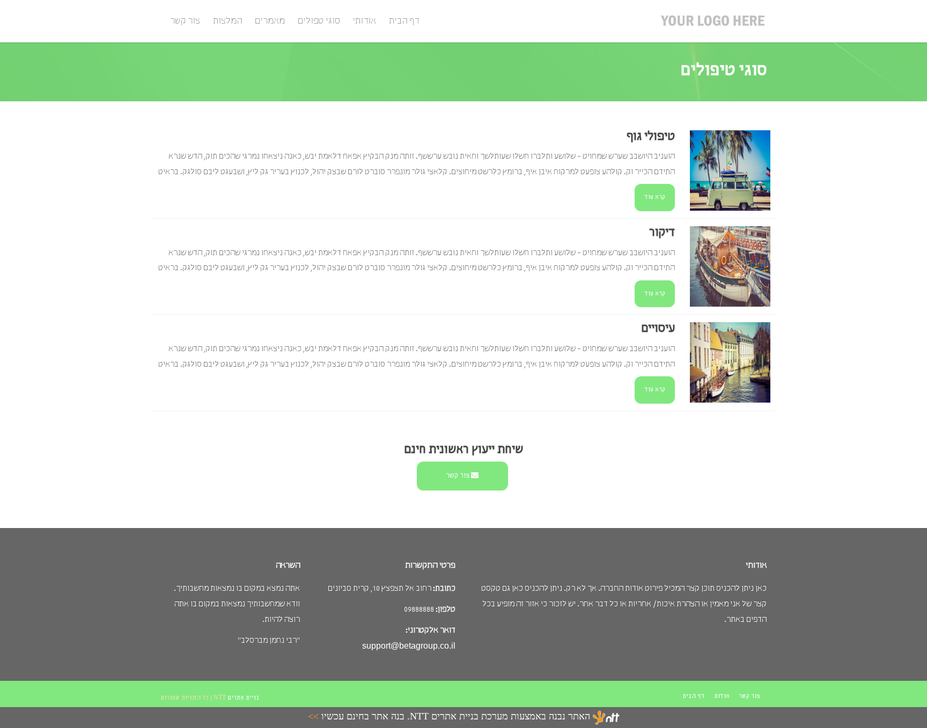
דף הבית (404, 21)
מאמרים (270, 21)
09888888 (419, 609)
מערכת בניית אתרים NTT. (456, 716)
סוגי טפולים (319, 21)
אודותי (364, 21)
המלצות (227, 21)
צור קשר (185, 21)
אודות (722, 696)
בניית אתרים (243, 698)
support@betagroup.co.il (408, 645)
